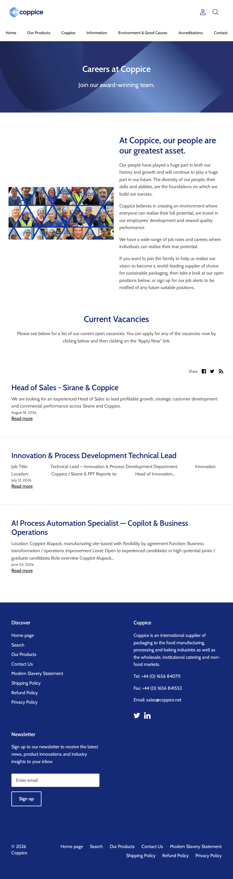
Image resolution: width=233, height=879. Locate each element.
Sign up (26, 798)
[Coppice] (26, 12)
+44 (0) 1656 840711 (160, 676)
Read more (22, 418)
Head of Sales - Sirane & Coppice (64, 387)
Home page (22, 635)
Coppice (68, 32)
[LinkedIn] (147, 715)
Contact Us (22, 664)
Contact (221, 32)
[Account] (201, 12)
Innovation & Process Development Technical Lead (93, 455)
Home (11, 32)
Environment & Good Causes (142, 32)
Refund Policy (24, 692)
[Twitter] (137, 715)
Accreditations (190, 32)
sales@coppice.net (163, 700)
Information (96, 32)
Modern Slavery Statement (37, 673)
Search (17, 645)
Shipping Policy (26, 683)
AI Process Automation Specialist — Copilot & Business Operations (99, 527)
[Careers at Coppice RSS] (221, 371)
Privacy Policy (24, 702)
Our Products (38, 32)
